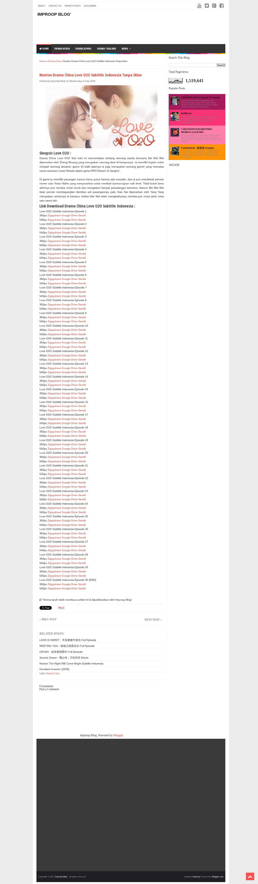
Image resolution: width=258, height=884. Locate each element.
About (41, 5)
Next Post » (153, 619)
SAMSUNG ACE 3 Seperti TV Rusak (200, 97)
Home (45, 48)
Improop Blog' (54, 14)
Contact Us (54, 5)
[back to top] (250, 876)
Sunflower (186, 113)
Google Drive (69, 215)
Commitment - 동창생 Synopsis (197, 147)
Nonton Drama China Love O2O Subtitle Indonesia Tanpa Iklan (90, 74)
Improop (196, 876)
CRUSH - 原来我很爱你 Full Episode (61, 651)
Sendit (82, 215)
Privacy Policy (73, 5)
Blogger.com (217, 876)
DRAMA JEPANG (83, 48)
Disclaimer (90, 5)
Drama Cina (54, 61)
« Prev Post (47, 619)
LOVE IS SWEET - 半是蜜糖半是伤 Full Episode (67, 640)
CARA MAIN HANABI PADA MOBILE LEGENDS (196, 131)
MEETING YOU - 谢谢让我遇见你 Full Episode (66, 645)
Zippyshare (54, 215)
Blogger (118, 735)
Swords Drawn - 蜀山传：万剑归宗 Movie (63, 657)
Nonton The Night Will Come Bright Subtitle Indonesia (71, 663)
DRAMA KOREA (62, 48)
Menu (125, 48)
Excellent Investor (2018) (54, 669)
